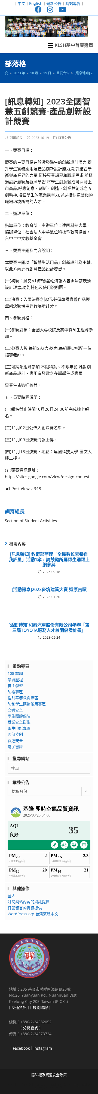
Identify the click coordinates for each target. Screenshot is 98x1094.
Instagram (42, 1048)
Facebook (21, 1048)
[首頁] (6, 73)
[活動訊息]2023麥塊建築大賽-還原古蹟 (49, 589)
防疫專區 (15, 691)
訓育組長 (16, 137)
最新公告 (54, 3)
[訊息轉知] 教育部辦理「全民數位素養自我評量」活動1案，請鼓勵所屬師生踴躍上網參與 (49, 559)
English (35, 3)
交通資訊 (19, 1007)
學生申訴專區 (19, 728)
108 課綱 (15, 673)
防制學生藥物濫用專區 (27, 703)
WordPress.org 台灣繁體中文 (33, 913)
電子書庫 (15, 746)
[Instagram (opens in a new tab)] (50, 9)
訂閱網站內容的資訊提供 (29, 901)
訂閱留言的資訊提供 (25, 907)
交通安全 (15, 710)
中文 (21, 3)
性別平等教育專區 (23, 697)
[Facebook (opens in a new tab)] (38, 9)
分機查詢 (30, 1027)
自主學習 (15, 685)
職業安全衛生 (19, 722)
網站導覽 (73, 3)
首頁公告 (64, 137)
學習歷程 (15, 679)
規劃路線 (40, 1007)
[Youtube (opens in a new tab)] (61, 9)
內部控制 (15, 734)
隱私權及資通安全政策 (49, 1074)
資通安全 (15, 740)
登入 (11, 895)
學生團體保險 (19, 716)
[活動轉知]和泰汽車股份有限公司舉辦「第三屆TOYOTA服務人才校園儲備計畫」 (49, 627)
